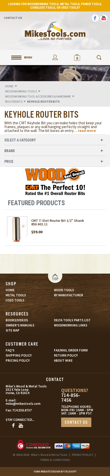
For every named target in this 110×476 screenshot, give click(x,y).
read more (87, 130)
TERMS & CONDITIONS (55, 459)
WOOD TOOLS (64, 290)
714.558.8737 (22, 410)
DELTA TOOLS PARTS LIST (72, 320)
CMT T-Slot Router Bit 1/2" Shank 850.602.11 (57, 222)
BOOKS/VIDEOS (17, 320)
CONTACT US (76, 422)
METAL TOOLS (16, 295)
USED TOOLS (15, 300)
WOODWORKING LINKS (70, 325)
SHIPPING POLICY (19, 355)
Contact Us (13, 18)
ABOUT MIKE (63, 360)
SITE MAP (12, 330)
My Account (55, 57)
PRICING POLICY (18, 360)
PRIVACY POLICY (82, 454)
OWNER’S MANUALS (20, 325)
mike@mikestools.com (19, 403)
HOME (10, 290)
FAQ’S (10, 350)
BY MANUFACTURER (68, 295)
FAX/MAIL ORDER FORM (71, 350)
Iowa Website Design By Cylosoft (55, 471)
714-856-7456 (70, 397)
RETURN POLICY (66, 355)
